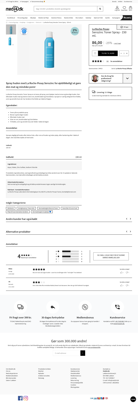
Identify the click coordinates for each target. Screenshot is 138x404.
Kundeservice (128, 1)
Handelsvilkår (75, 373)
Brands (114, 1)
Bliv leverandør (11, 378)
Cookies (73, 385)
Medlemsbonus (76, 376)
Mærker (41, 371)
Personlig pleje (22, 18)
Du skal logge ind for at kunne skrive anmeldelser (111, 256)
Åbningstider (75, 387)
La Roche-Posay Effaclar (124, 68)
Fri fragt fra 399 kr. (12, 1)
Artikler (120, 1)
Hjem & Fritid (98, 18)
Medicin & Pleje (43, 18)
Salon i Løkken (11, 380)
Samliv (107, 18)
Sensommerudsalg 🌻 (38, 1)
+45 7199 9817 (120, 321)
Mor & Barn (79, 18)
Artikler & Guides (44, 376)
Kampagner (25, 1)
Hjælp (133, 399)
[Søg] (100, 8)
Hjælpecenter (75, 371)
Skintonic (39, 22)
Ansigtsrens (30, 22)
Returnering (75, 380)
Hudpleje (22, 22)
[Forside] (6, 22)
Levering (73, 378)
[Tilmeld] (82, 353)
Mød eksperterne (12, 373)
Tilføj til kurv (108, 53)
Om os (8, 371)
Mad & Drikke (68, 18)
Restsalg (41, 378)
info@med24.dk (118, 324)
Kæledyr (88, 18)
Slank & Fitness (56, 18)
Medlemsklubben (12, 376)
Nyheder (41, 373)
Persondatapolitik (77, 383)
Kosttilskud (11, 18)
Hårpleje (33, 18)
